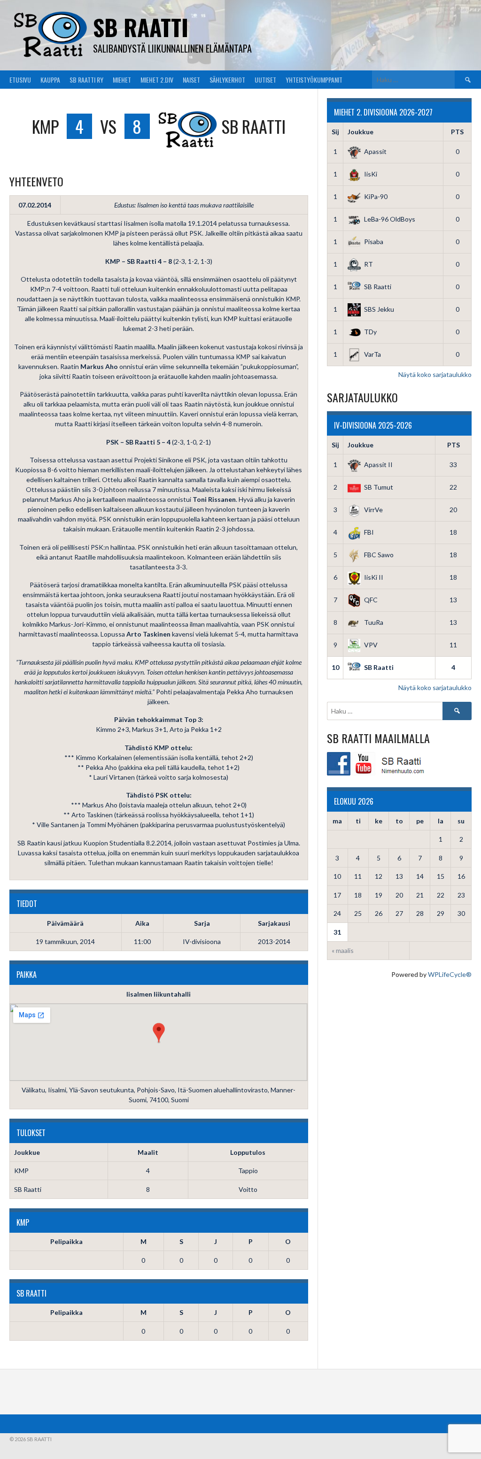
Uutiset (265, 79)
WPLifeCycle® (450, 974)
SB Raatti (140, 27)
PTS (457, 132)
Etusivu (20, 79)
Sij (335, 132)
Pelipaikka (66, 1241)
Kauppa (50, 79)
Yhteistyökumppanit (314, 79)
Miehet (122, 79)
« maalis (343, 950)
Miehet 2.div (156, 79)
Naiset (191, 79)
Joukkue (360, 132)
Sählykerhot (227, 79)
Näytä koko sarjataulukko (435, 374)
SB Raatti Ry (86, 79)
